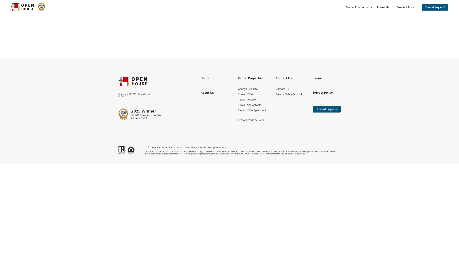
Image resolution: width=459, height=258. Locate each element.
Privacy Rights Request (289, 94)
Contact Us (282, 88)
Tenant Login (433, 7)
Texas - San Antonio (249, 105)
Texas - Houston (247, 99)
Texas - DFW (245, 94)
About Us (207, 93)
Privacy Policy (323, 93)
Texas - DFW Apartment (252, 110)
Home (205, 78)
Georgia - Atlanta (248, 88)
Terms (317, 78)
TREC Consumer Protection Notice (162, 147)
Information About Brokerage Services (204, 147)
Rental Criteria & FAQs (251, 120)
